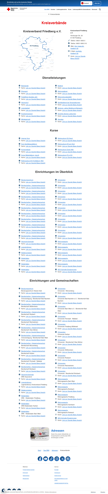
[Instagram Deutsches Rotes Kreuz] (56, 458)
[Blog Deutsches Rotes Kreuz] (68, 458)
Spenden (60, 119)
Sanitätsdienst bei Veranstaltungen (69, 102)
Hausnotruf (24, 102)
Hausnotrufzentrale (27, 241)
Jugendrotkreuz (26, 247)
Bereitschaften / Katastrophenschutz (33, 185)
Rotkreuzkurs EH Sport (65, 138)
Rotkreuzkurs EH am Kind (66, 144)
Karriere (53, 9)
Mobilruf (60, 86)
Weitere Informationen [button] (50, 492)
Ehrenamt (94, 9)
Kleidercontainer (26, 253)
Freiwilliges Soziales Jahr (29, 97)
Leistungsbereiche (61, 9)
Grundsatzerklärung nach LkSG (61, 479)
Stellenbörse (26, 475)
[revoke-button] (3, 490)
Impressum (57, 472)
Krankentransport (27, 114)
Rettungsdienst (62, 91)
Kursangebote (25, 149)
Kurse (69, 9)
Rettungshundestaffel (64, 97)
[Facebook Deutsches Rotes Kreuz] (40, 458)
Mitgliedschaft (25, 119)
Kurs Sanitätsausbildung (29, 144)
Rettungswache (63, 241)
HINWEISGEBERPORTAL (61, 483)
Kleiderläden (25, 258)
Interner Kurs (25, 138)
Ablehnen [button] (93, 492)
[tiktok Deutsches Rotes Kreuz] (51, 458)
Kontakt (56, 470)
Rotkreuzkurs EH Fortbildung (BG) (32, 161)
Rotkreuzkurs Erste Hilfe (66, 149)
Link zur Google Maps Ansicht (77, 57)
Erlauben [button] (103, 492)
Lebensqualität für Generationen (82, 9)
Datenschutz (57, 475)
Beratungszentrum (27, 180)
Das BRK (47, 9)
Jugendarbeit (25, 108)
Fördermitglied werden (29, 470)
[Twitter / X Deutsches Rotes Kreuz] (62, 458)
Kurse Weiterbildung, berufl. (30, 155)
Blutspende (25, 86)
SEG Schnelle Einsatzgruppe (67, 269)
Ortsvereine (61, 180)
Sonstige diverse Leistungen (67, 114)
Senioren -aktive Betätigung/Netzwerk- (70, 108)
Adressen (57, 430)
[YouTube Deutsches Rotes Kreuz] (45, 458)
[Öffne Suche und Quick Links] (100, 9)
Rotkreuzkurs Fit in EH (65, 155)
